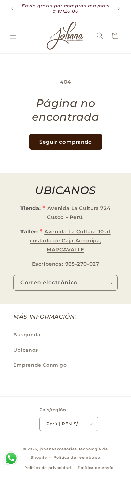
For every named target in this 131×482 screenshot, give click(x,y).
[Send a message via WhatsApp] (11, 458)
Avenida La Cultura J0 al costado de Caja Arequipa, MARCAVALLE (70, 240)
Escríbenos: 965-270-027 (65, 263)
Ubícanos (25, 350)
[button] (13, 35)
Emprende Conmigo (40, 365)
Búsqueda (27, 335)
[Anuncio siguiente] (118, 8)
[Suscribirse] (109, 283)
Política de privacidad (47, 467)
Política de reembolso (76, 457)
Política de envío (95, 467)
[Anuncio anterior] (12, 8)
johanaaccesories (58, 449)
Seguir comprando (65, 141)
